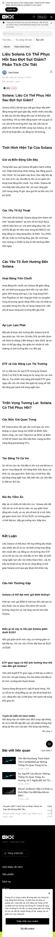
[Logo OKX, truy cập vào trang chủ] (8, 16)
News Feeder (13, 72)
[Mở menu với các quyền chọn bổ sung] (51, 17)
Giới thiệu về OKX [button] (12, 867)
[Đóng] (49, 893)
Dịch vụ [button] (6, 881)
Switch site (11, 10)
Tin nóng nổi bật (24, 40)
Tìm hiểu (6, 40)
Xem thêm (45, 750)
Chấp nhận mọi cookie (27, 921)
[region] (27, 913)
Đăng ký (42, 17)
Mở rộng (46, 731)
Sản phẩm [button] (8, 874)
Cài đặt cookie (27, 928)
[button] (33, 16)
